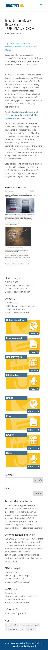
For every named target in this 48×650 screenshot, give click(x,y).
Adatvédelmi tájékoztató (15, 613)
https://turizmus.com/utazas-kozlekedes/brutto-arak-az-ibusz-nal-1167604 (21, 46)
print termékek (11, 629)
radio (21, 629)
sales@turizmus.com (20, 292)
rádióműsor (30, 629)
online (15, 625)
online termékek (27, 625)
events (8, 625)
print (37, 625)
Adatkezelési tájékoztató (24, 646)
